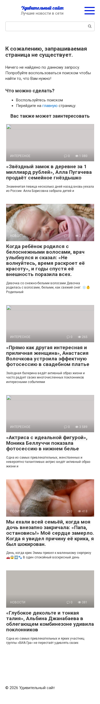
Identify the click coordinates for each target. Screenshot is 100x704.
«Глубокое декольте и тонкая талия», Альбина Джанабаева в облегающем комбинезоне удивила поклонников (50, 621)
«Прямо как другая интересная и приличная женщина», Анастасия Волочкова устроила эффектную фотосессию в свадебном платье (47, 355)
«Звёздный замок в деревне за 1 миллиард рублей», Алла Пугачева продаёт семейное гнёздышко (49, 172)
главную (50, 105)
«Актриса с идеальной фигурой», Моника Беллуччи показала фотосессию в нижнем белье (46, 443)
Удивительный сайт (42, 8)
